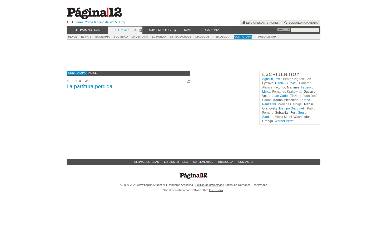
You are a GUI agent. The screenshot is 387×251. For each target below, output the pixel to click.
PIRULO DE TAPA (266, 36)
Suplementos (203, 161)
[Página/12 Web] (94, 18)
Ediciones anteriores (262, 22)
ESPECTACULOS (180, 36)
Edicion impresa (176, 161)
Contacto (245, 161)
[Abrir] (140, 30)
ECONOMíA (102, 36)
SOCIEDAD (121, 36)
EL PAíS (86, 36)
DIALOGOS (202, 36)
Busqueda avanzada (302, 22)
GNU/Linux (216, 190)
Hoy (122, 22)
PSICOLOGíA (222, 36)
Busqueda (225, 161)
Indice (72, 36)
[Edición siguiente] (73, 22)
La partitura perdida (89, 86)
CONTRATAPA (243, 36)
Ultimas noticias (146, 161)
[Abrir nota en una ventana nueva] (188, 81)
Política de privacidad (208, 184)
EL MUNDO (159, 36)
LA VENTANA (140, 36)
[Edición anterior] (67, 22)
